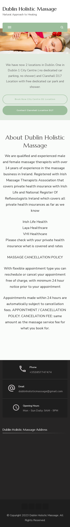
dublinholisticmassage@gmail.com (41, 391)
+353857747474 (41, 372)
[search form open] (62, 27)
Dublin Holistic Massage (30, 9)
